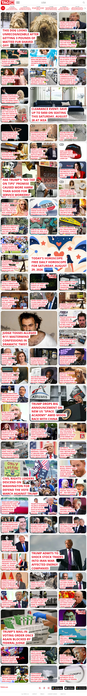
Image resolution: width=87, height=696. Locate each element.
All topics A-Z (25, 694)
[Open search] (84, 2)
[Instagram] (48, 688)
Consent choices (52, 694)
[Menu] (18, 2)
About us (63, 694)
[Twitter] (39, 688)
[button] (85, 8)
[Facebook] (44, 688)
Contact (34, 694)
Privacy (42, 694)
